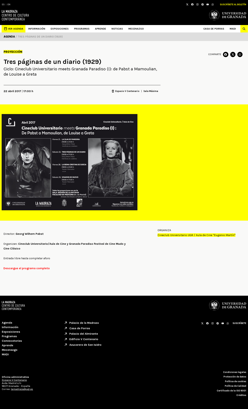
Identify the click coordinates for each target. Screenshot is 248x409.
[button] (244, 28)
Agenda (7, 322)
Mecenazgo (136, 28)
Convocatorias (12, 340)
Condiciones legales (234, 372)
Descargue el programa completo (26, 268)
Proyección (13, 51)
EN (8, 4)
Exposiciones (60, 28)
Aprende (100, 28)
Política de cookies (235, 381)
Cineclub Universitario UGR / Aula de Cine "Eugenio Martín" (196, 235)
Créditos (241, 395)
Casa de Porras (213, 28)
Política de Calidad (235, 386)
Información (36, 28)
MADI (233, 28)
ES (3, 4)
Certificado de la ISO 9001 (231, 390)
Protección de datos (234, 376)
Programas (82, 28)
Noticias (117, 28)
